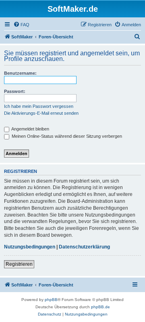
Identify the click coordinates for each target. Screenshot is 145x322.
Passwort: (14, 91)
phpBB (51, 299)
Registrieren (19, 264)
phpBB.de (100, 307)
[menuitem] (21, 24)
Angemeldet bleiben (29, 128)
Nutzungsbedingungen (29, 247)
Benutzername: (20, 73)
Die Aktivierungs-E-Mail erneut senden (41, 113)
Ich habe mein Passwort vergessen (38, 106)
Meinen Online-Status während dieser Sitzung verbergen (66, 136)
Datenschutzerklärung (84, 247)
